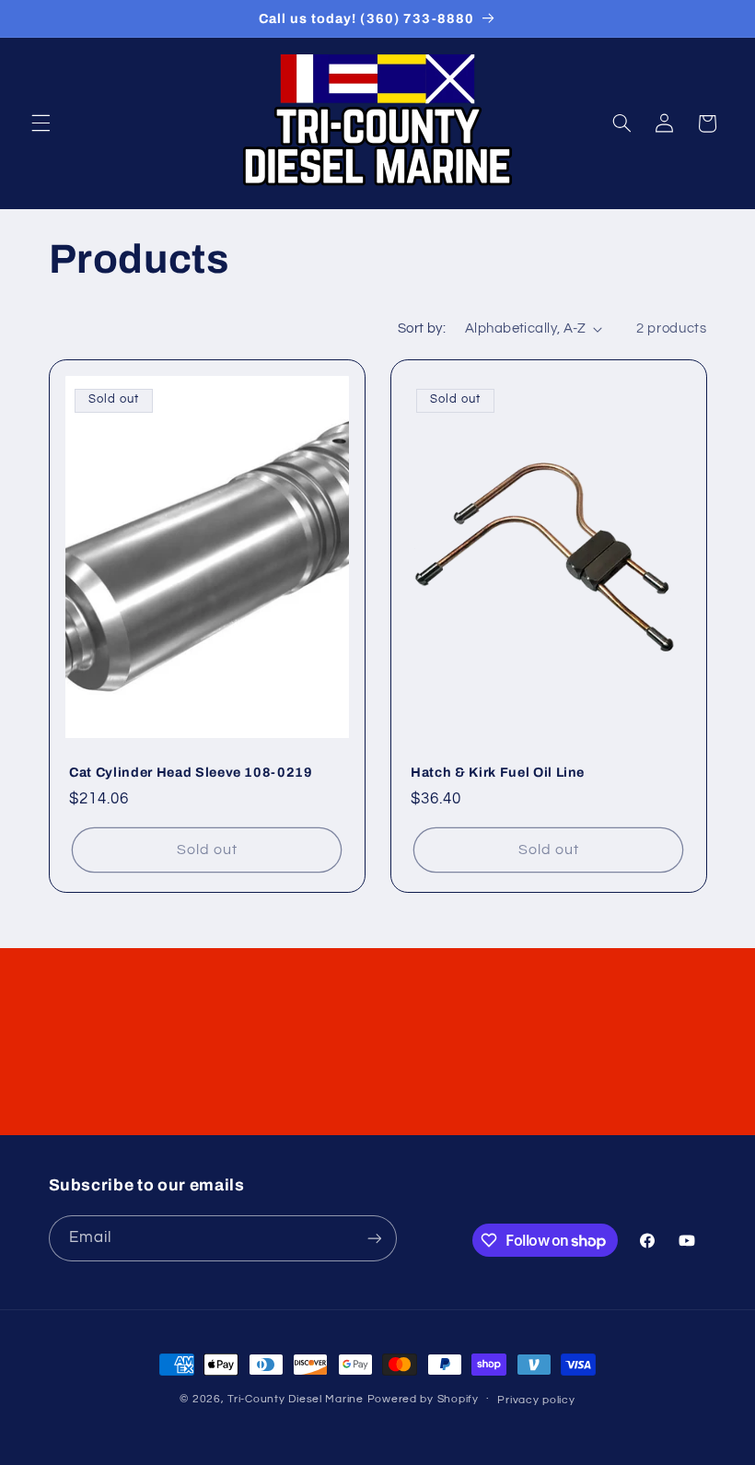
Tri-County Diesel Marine (295, 1399)
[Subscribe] (374, 1237)
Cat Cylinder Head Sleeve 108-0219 (191, 772)
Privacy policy (536, 1400)
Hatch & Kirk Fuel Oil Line (498, 772)
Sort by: (422, 328)
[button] (40, 123)
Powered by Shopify (423, 1399)
